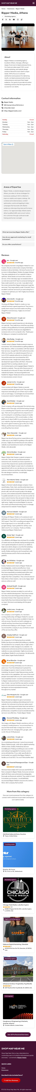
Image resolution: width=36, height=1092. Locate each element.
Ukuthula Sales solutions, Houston (14, 834)
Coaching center (10, 844)
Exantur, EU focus (9, 869)
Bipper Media (21, 1057)
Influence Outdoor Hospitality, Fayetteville (17, 984)
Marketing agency (10, 16)
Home (3, 9)
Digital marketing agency (12, 919)
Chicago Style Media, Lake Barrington (16, 905)
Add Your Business (11, 1080)
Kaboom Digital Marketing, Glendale (15, 944)
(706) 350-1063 (9, 108)
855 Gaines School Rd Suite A (14, 105)
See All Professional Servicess (18, 1034)
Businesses (10, 9)
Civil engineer (9, 996)
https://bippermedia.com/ (13, 111)
